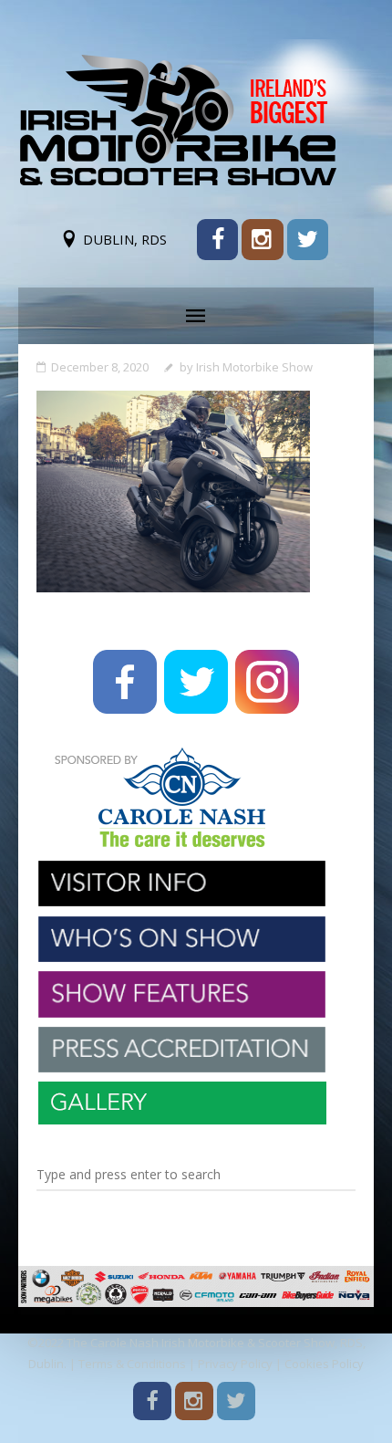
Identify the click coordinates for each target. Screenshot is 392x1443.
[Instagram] (262, 239)
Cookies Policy (324, 1363)
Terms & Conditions (132, 1363)
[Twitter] (307, 239)
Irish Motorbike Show (254, 367)
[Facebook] (217, 239)
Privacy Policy (235, 1363)
